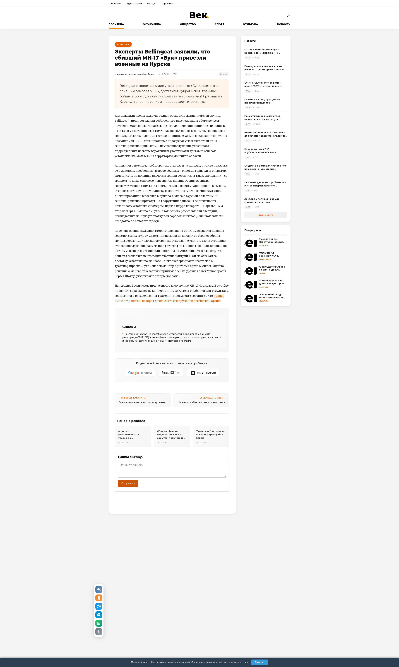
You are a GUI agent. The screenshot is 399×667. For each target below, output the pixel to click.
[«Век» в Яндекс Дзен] (171, 373)
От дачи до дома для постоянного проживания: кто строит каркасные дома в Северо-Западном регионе (265, 167)
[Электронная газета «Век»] (199, 15)
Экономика (152, 24)
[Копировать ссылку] (98, 631)
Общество (188, 24)
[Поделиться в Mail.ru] (98, 606)
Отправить (128, 483)
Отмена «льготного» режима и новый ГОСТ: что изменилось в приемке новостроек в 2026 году (264, 84)
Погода (152, 3)
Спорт (219, 24)
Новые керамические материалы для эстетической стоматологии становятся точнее (264, 134)
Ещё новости (265, 215)
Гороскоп (167, 3)
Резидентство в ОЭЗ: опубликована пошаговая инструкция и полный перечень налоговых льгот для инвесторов (264, 151)
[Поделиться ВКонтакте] (98, 589)
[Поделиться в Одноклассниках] (98, 597)
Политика (116, 24)
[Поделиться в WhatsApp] (98, 623)
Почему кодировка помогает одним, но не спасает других (262, 118)
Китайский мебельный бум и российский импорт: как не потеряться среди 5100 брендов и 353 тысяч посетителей (265, 51)
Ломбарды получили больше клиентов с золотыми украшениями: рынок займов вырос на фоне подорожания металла (262, 201)
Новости (116, 3)
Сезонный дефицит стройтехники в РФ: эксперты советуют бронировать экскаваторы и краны (265, 184)
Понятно (259, 662)
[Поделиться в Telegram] (98, 614)
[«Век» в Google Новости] (140, 373)
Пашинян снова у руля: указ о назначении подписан (262, 101)
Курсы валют (134, 3)
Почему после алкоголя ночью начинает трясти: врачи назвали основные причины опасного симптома (264, 68)
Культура (250, 24)
